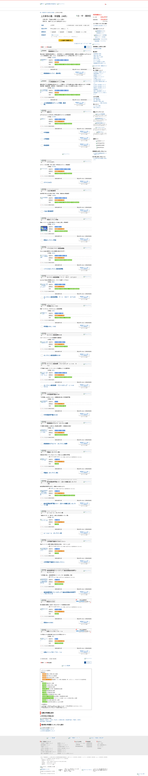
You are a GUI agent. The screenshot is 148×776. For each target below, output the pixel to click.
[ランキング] (68, 9)
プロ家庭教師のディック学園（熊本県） (55, 103)
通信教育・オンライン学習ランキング (65, 753)
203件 (53, 253)
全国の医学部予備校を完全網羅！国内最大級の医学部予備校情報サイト (100, 125)
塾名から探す (96, 58)
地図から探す (86, 25)
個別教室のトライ (100, 33)
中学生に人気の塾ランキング (100, 86)
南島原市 (42, 719)
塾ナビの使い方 (97, 107)
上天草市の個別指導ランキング (48, 730)
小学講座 (46, 139)
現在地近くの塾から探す (99, 101)
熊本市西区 (42, 721)
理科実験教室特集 (79, 746)
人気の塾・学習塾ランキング (100, 72)
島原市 (46, 719)
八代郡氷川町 (61, 719)
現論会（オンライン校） (54, 452)
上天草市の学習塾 (97, 48)
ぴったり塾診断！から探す (99, 61)
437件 (53, 224)
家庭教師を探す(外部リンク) (100, 63)
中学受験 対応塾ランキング (99, 79)
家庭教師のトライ (53, 51)
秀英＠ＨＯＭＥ (51, 601)
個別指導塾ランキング (98, 73)
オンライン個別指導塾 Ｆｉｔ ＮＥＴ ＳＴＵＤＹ (62, 277)
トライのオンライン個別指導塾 (55, 248)
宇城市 (74, 719)
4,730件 (54, 116)
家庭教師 (70, 32)
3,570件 (54, 166)
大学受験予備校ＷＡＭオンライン (56, 541)
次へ (90, 46)
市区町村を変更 (71, 25)
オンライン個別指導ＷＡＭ (54, 335)
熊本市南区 (48, 721)
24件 (53, 339)
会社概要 (41, 771)
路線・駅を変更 (79, 25)
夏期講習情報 (89, 745)
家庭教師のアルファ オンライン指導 (57, 423)
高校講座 (46, 145)
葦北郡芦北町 (69, 719)
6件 (53, 517)
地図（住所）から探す (98, 56)
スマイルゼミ (50, 162)
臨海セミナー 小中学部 (100, 37)
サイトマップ (100, 746)
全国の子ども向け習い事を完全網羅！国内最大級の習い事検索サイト (100, 129)
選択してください (55, 35)
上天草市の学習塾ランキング (47, 729)
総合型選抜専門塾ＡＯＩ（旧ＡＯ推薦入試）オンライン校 (60, 504)
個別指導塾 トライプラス (100, 41)
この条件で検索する (65, 40)
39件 (53, 281)
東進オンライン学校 (52, 219)
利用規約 (99, 748)
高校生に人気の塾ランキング (100, 87)
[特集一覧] (90, 9)
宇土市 (55, 719)
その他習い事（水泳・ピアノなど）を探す (83, 43)
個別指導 (62, 32)
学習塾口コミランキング (99, 76)
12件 (53, 310)
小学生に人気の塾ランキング (100, 84)
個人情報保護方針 (47, 771)
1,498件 (54, 195)
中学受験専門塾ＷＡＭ (53, 394)
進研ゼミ (49, 112)
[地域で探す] (45, 9)
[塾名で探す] (57, 9)
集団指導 (54, 32)
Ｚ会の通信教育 (51, 190)
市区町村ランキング (62, 751)
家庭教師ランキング (98, 89)
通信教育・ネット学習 (81, 32)
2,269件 (54, 57)
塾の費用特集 (96, 98)
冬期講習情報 (89, 746)
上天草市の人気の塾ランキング (100, 25)
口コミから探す (97, 60)
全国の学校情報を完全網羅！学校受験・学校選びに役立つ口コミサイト (100, 116)
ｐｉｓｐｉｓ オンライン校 (55, 512)
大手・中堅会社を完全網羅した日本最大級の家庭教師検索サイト (100, 120)
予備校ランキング (97, 78)
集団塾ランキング (97, 75)
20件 (53, 370)
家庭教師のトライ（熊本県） (53, 73)
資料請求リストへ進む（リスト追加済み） (79, 73)
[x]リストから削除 (80, 75)
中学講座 (46, 132)
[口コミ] (79, 9)
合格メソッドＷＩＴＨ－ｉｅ (55, 631)
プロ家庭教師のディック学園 (56, 81)
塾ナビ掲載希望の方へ (102, 745)
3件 (53, 399)
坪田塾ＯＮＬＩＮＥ (52, 306)
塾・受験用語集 (97, 99)
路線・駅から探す (97, 55)
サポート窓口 (100, 743)
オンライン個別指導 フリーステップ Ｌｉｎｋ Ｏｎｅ (60, 386)
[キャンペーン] (102, 9)
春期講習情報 (89, 743)
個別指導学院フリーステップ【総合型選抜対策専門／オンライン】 (60, 592)
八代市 (51, 719)
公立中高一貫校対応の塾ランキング (48, 751)
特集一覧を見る (104, 103)
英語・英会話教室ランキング (100, 91)
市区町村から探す (97, 53)
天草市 (78, 719)
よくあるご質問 (97, 105)
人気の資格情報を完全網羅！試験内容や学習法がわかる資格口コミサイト (100, 134)
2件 (52, 488)
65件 (53, 87)
